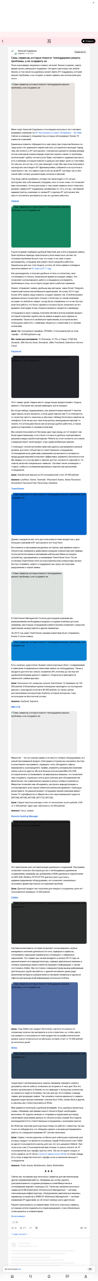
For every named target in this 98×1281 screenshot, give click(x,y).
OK (90, 1269)
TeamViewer (17, 488)
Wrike (14, 1047)
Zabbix (14, 897)
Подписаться (80, 52)
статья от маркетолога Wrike (52, 1154)
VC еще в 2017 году (41, 268)
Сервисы (21, 53)
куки (19, 1269)
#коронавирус (18, 1216)
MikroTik (15, 707)
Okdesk (15, 201)
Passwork (16, 351)
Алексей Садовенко (27, 51)
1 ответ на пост (19, 1234)
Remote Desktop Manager (24, 816)
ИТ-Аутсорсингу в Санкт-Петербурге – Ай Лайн (58, 132)
